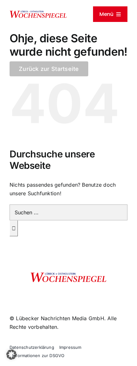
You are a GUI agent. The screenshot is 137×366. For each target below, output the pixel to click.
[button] (11, 354)
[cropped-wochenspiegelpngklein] (38, 13)
